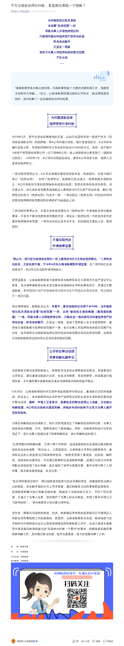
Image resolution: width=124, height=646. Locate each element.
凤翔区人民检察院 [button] (20, 11)
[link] (27, 641)
